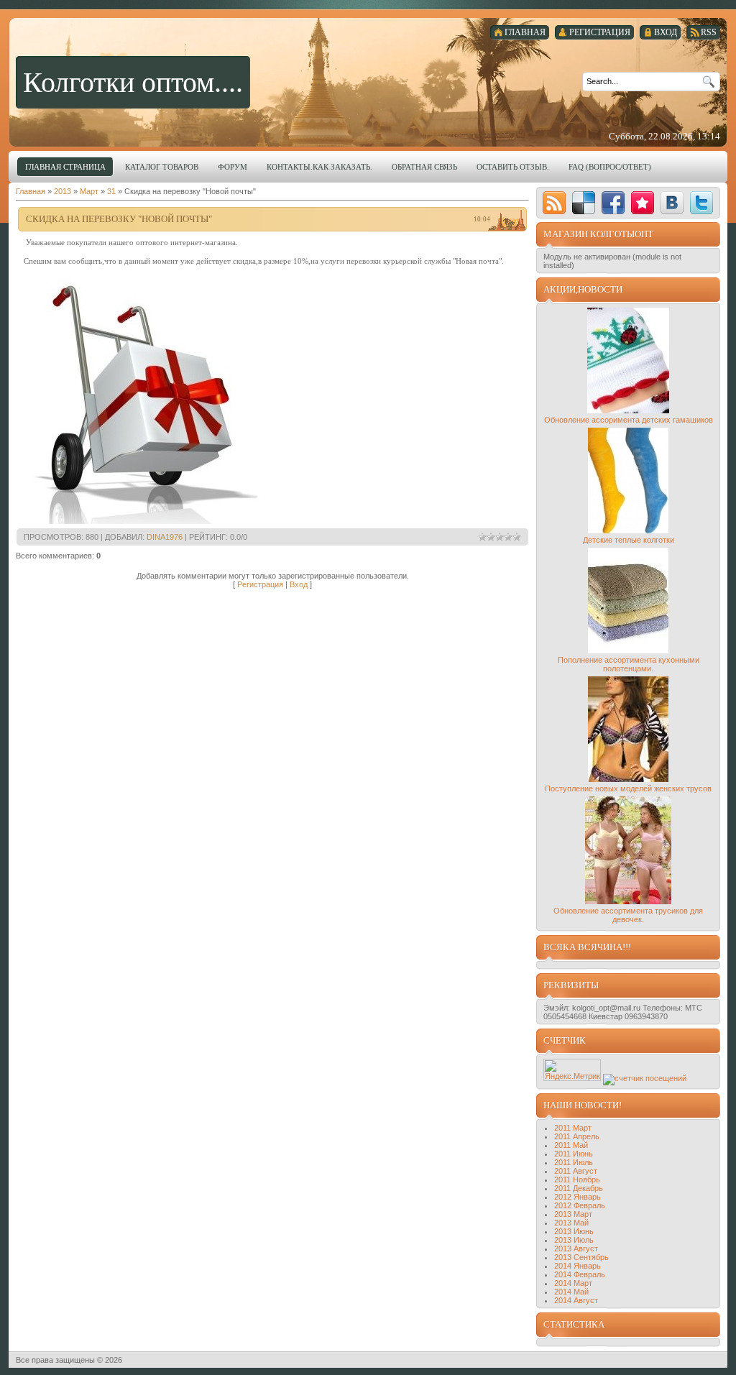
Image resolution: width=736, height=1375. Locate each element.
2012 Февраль (579, 1205)
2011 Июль (573, 1162)
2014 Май (571, 1291)
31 (111, 191)
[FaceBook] (613, 202)
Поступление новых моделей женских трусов (628, 788)
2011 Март (573, 1127)
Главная (30, 191)
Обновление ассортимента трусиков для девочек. (628, 915)
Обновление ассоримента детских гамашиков (628, 419)
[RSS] (554, 202)
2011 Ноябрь (577, 1179)
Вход (299, 584)
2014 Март (573, 1283)
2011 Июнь (573, 1153)
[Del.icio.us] (583, 202)
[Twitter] (701, 202)
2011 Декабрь (578, 1188)
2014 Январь (577, 1265)
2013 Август (576, 1248)
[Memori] (642, 202)
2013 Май (571, 1222)
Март (89, 191)
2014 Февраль (579, 1274)
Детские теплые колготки (628, 539)
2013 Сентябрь (581, 1257)
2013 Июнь (574, 1231)
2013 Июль (574, 1240)
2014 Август (576, 1300)
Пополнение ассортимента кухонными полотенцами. (628, 664)
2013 (62, 191)
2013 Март (573, 1214)
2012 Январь (577, 1196)
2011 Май (571, 1145)
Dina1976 (165, 537)
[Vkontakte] (672, 202)
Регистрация (260, 584)
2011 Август (575, 1171)
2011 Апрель (576, 1136)
